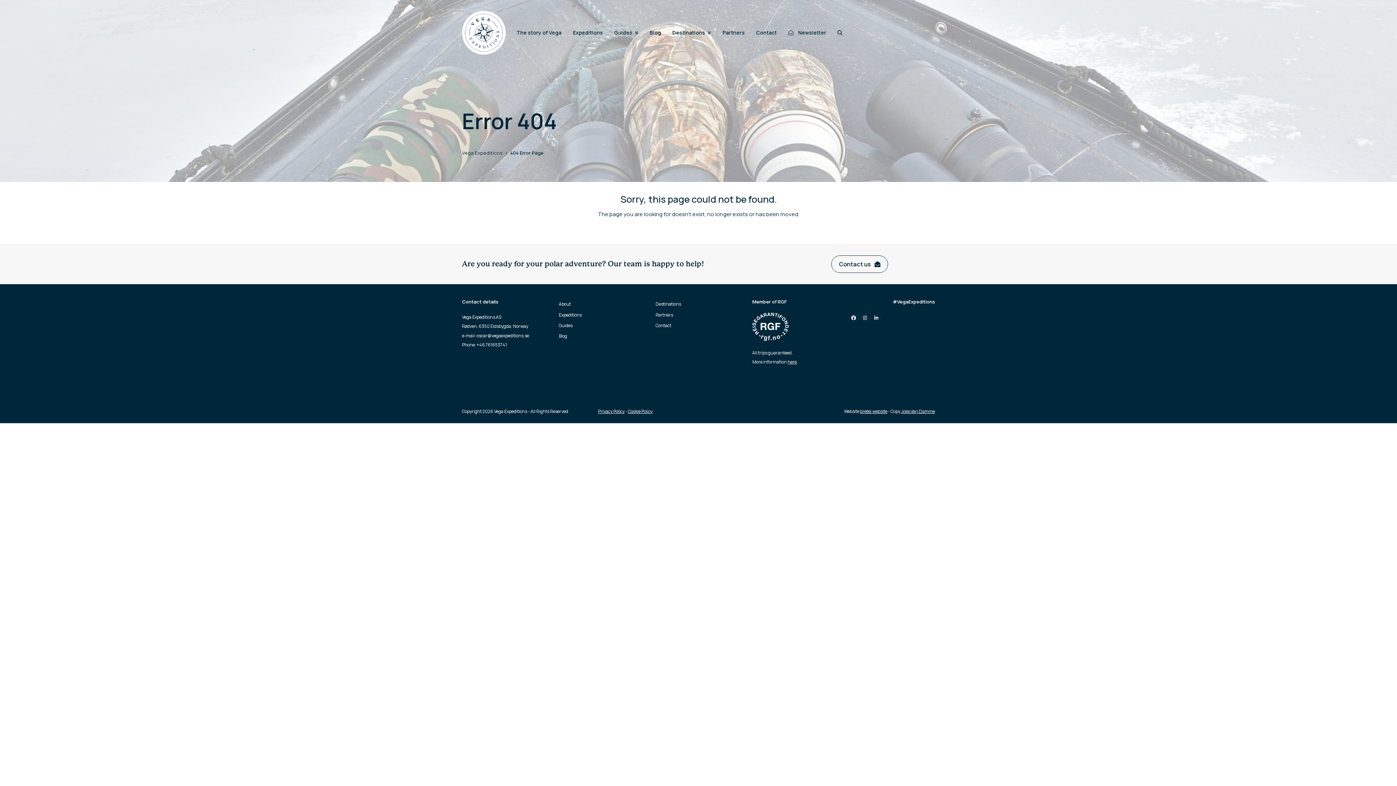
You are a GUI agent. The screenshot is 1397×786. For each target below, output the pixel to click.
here (792, 362)
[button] (840, 33)
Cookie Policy (640, 411)
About (565, 304)
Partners (664, 315)
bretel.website (873, 411)
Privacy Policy (611, 411)
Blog (563, 336)
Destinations (668, 304)
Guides (566, 325)
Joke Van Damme (918, 411)
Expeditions (570, 315)
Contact (663, 325)
